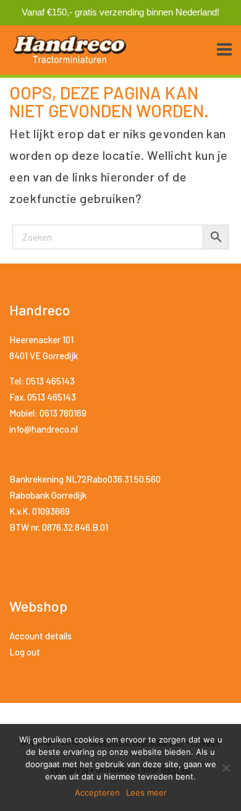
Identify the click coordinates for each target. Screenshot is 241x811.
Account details (40, 635)
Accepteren (97, 792)
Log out (24, 651)
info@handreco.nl (43, 429)
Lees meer (146, 792)
